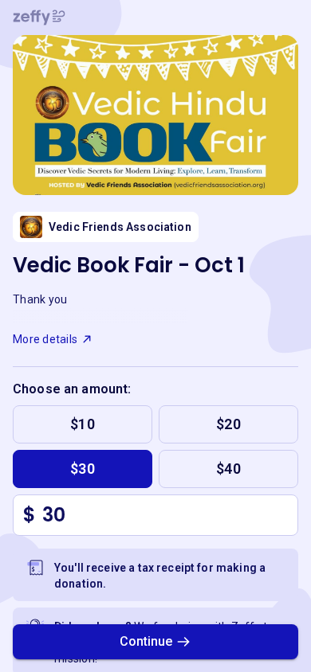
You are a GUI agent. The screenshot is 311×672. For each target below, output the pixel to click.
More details (45, 339)
